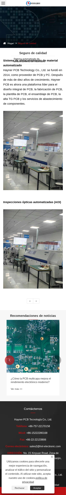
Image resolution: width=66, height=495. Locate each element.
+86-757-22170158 (39, 426)
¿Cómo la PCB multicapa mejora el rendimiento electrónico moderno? (31, 380)
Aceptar (37, 488)
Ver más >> (16, 389)
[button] (9, 360)
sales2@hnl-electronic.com (45, 446)
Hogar (11, 43)
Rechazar (20, 488)
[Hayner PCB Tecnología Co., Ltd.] (33, 3)
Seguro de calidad (27, 43)
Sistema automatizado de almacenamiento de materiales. (29, 60)
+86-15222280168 (36, 433)
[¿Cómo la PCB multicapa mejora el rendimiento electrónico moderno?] (33, 346)
